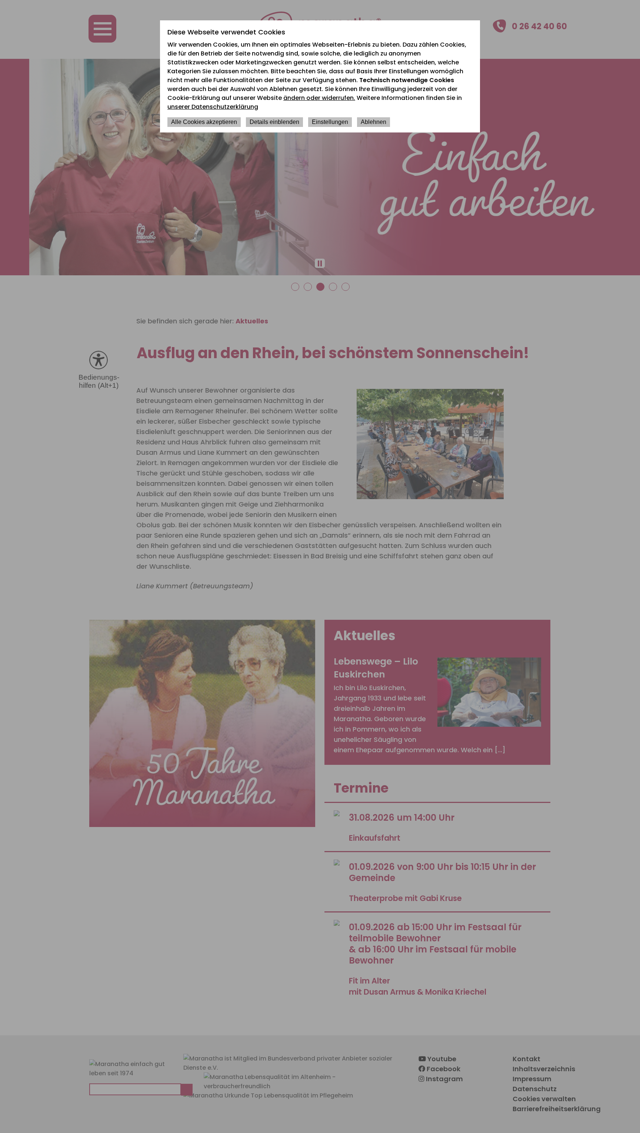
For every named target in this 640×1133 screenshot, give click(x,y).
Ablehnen (373, 122)
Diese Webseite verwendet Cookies (226, 32)
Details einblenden (274, 122)
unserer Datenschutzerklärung (212, 106)
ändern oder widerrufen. (319, 98)
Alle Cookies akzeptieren (204, 122)
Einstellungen (330, 122)
